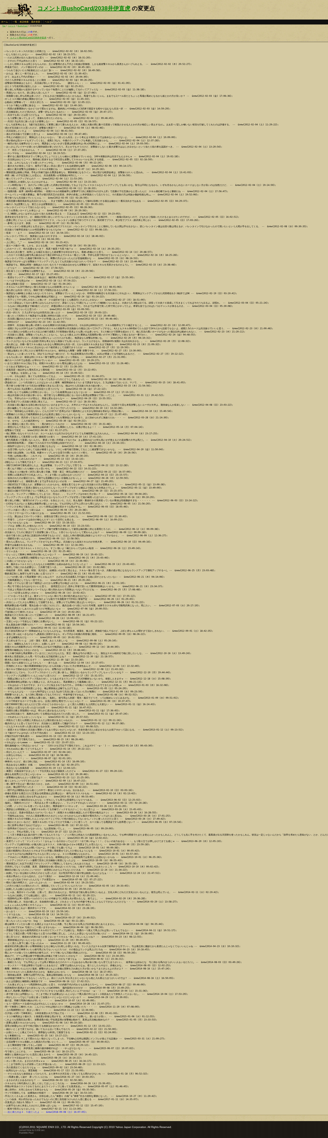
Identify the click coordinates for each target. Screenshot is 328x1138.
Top (4, 26)
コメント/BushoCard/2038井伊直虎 (83, 8)
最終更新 (35, 21)
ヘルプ (48, 21)
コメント (11, 26)
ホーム (4, 21)
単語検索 (24, 21)
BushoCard (23, 26)
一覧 (15, 21)
